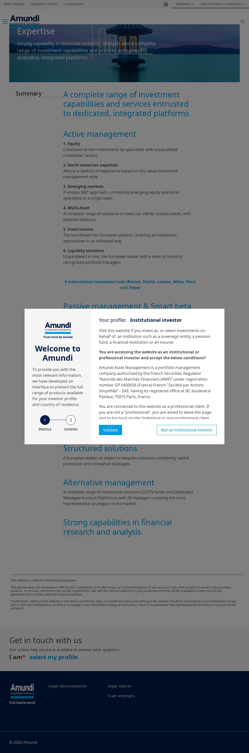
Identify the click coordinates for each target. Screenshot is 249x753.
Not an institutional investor (187, 430)
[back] (235, 401)
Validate (110, 430)
